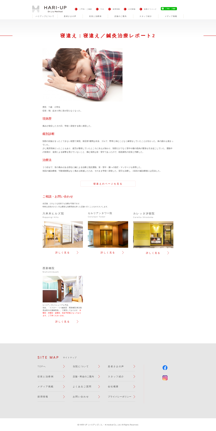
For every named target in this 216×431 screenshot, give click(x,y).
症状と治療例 (95, 16)
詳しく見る (62, 252)
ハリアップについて (45, 16)
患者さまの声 (70, 16)
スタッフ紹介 (146, 16)
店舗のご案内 (120, 16)
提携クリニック (150, 9)
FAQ (102, 9)
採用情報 (116, 9)
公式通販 (132, 9)
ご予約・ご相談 (85, 9)
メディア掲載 (171, 16)
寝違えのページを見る (108, 183)
